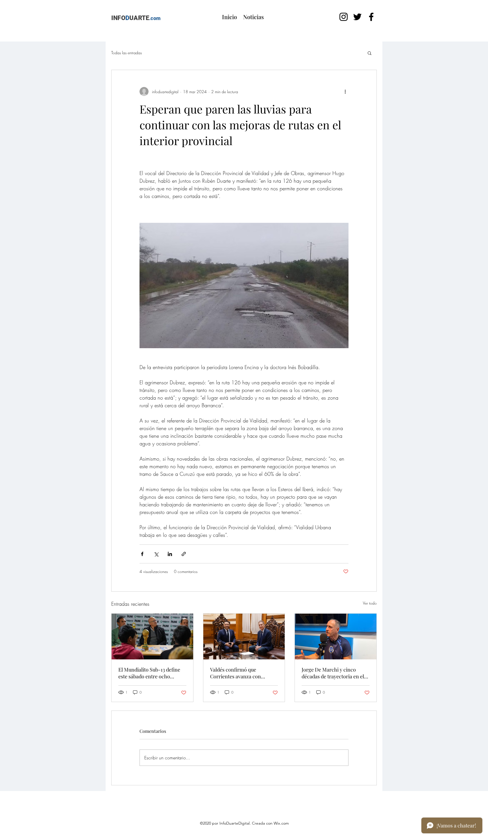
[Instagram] (343, 16)
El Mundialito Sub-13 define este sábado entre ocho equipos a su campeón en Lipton (149, 673)
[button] (369, 53)
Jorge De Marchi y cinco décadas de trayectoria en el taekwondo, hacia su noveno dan (333, 673)
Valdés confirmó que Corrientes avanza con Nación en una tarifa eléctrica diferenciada (243, 673)
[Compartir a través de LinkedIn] (170, 554)
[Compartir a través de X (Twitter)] (156, 554)
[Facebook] (371, 16)
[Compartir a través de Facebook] (142, 554)
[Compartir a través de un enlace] (183, 554)
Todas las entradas (126, 52)
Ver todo (370, 603)
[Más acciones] (345, 91)
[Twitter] (357, 16)
